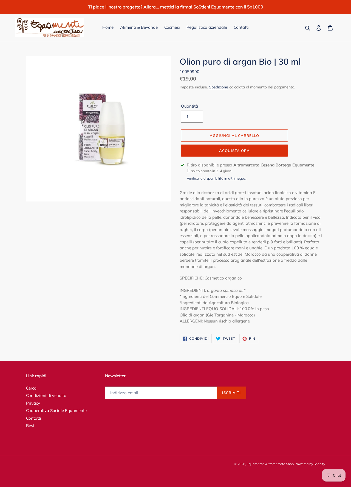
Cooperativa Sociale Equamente (56, 410)
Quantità (189, 106)
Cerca (31, 388)
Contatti (33, 418)
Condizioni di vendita (46, 395)
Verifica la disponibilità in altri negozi (217, 178)
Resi (30, 425)
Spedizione (218, 87)
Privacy (33, 403)
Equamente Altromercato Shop (270, 464)
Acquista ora (234, 150)
